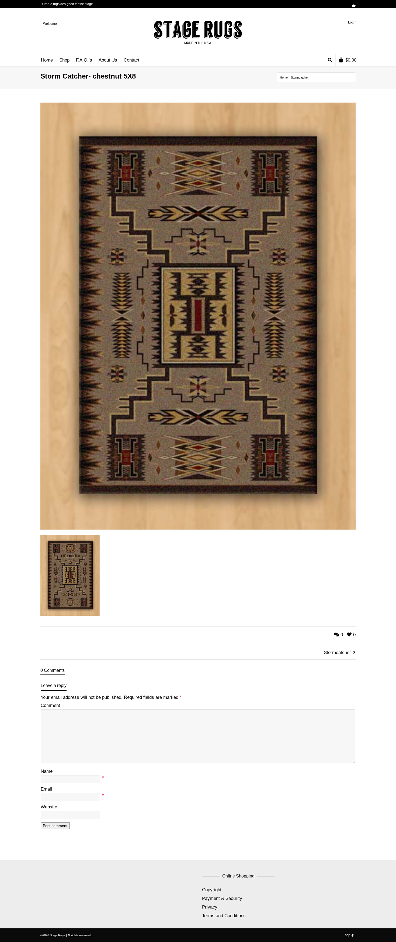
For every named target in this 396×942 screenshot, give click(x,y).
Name (47, 771)
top (347, 935)
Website (49, 806)
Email (46, 789)
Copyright (211, 889)
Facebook (355, 4)
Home (284, 77)
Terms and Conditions (224, 915)
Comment (50, 705)
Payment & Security (222, 898)
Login (352, 22)
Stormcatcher (300, 77)
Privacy (209, 907)
